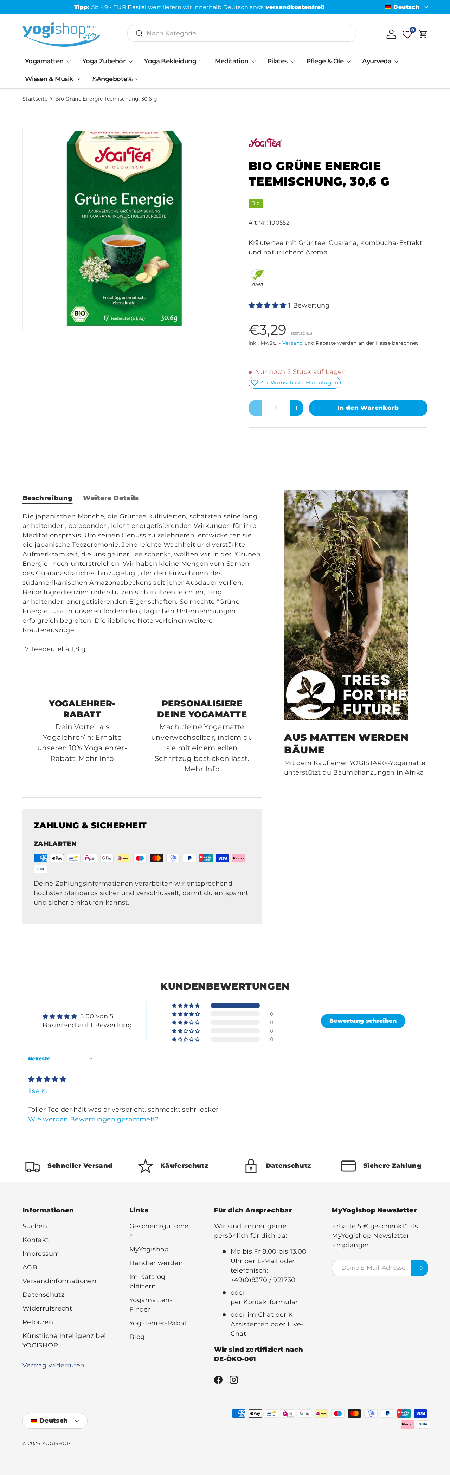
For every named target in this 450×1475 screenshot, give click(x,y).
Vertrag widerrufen (53, 1365)
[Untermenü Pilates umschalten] (292, 61)
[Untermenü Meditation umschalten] (253, 61)
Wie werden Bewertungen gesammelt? (93, 1119)
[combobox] (242, 33)
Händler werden (156, 1263)
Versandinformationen (59, 1281)
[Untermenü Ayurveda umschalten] (396, 61)
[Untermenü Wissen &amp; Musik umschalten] (77, 79)
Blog (136, 1337)
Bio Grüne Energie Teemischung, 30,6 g (106, 99)
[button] (423, 34)
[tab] (47, 498)
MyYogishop (149, 1249)
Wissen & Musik (49, 79)
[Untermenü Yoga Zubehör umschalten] (130, 61)
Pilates (277, 61)
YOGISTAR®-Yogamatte (387, 763)
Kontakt (35, 1240)
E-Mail (267, 1261)
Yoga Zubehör (104, 61)
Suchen (34, 1226)
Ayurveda (376, 61)
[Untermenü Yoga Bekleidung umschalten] (201, 61)
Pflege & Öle (325, 61)
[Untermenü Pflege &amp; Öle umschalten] (348, 61)
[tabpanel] (142, 588)
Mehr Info (96, 758)
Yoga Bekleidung (170, 61)
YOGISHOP (56, 1443)
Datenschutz (43, 1295)
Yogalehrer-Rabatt (159, 1323)
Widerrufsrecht (47, 1308)
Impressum (41, 1253)
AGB (29, 1267)
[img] (47, 1079)
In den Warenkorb (368, 407)
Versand (292, 343)
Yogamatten (44, 61)
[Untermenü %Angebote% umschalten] (137, 79)
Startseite (35, 99)
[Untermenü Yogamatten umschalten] (68, 61)
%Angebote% (111, 79)
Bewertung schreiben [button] (363, 1020)
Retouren (37, 1322)
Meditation (232, 61)
